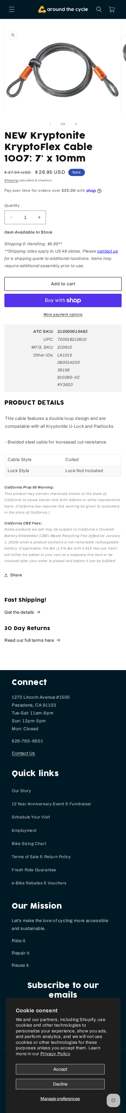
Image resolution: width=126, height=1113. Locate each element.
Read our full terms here (29, 640)
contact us (107, 251)
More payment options (63, 314)
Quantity (12, 206)
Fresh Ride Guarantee (34, 870)
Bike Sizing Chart (29, 843)
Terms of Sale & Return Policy (41, 857)
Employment (24, 830)
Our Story (21, 791)
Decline (60, 1084)
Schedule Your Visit (31, 817)
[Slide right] (75, 123)
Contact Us (23, 753)
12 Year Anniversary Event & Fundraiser (51, 804)
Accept (60, 1069)
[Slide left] (50, 123)
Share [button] (16, 575)
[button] (11, 9)
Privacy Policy (55, 1053)
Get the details (19, 612)
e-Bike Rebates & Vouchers (39, 883)
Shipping (11, 180)
